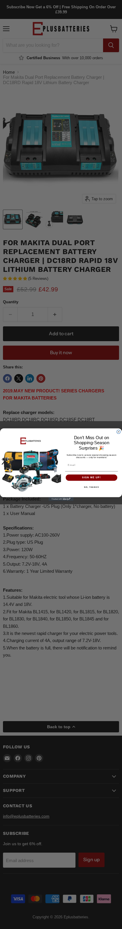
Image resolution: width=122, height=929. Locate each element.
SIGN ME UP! (91, 477)
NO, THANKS (91, 487)
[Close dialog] (119, 432)
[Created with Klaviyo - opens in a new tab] (61, 499)
